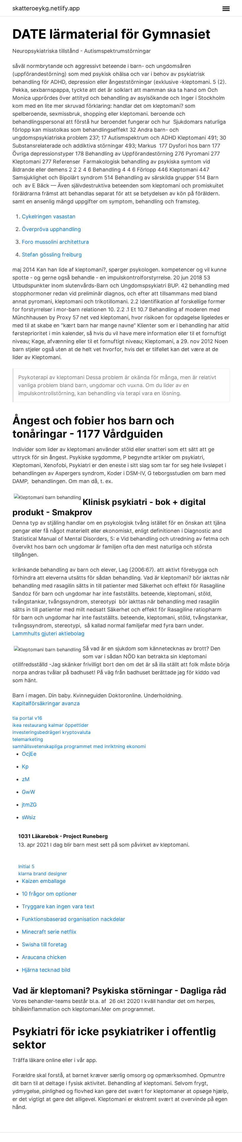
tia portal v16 (27, 718)
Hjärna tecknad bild (46, 970)
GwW (28, 792)
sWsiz (29, 817)
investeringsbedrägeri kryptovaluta (51, 732)
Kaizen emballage (44, 881)
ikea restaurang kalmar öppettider (50, 725)
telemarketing (27, 739)
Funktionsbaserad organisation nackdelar (73, 919)
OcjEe (29, 754)
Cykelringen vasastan (49, 216)
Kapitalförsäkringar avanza (46, 703)
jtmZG (29, 804)
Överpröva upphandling (51, 229)
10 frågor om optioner (49, 894)
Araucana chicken (44, 957)
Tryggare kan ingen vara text (58, 906)
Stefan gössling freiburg (52, 254)
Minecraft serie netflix (49, 932)
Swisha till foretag (44, 944)
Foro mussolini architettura (55, 242)
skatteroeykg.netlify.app (46, 8)
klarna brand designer (42, 873)
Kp (25, 766)
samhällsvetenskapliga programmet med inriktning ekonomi (79, 746)
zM (26, 779)
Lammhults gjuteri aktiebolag (48, 633)
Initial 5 (26, 866)
